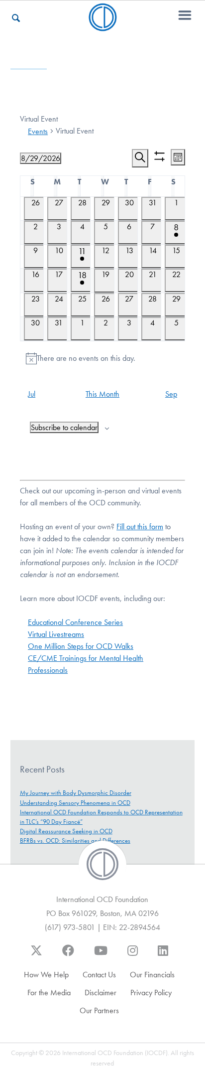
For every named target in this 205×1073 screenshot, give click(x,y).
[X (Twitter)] (36, 955)
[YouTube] (100, 955)
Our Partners (99, 1010)
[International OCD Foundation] (103, 25)
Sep (171, 394)
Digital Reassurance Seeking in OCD (66, 831)
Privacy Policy (151, 992)
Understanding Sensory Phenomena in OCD (75, 802)
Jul (31, 394)
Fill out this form (139, 526)
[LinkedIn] (163, 955)
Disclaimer (100, 992)
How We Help (46, 974)
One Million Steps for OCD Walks (80, 646)
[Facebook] (68, 955)
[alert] (102, 358)
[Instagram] (132, 955)
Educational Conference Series (75, 622)
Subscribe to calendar (64, 427)
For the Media (49, 992)
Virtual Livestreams (56, 634)
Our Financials (152, 974)
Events (38, 131)
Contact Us (99, 974)
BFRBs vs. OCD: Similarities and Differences (75, 840)
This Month (102, 394)
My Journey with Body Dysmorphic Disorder (75, 792)
